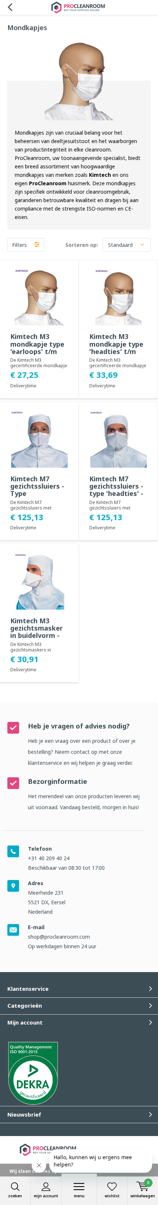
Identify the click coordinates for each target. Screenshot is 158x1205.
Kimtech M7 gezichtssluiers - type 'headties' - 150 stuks (116, 489)
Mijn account (46, 1195)
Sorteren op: (81, 244)
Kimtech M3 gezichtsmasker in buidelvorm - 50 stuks (36, 631)
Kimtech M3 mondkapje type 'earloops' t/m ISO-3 (37, 347)
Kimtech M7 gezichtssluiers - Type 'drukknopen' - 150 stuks (37, 493)
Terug (9, 7)
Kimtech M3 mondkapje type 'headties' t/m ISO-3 (116, 347)
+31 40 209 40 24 (48, 858)
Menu (79, 1195)
